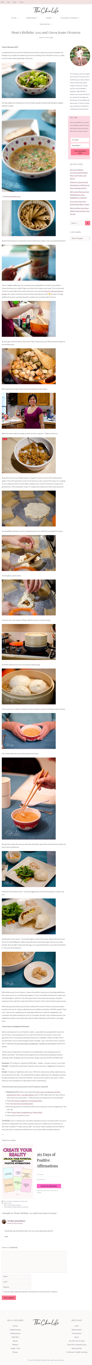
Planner (15, 1352)
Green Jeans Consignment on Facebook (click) (26, 1101)
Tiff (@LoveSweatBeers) (16, 1221)
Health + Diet (15, 1348)
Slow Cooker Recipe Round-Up (12, 1205)
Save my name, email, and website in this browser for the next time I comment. (31, 1292)
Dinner (5, 1203)
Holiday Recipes (15, 1330)
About (14, 2)
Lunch (9, 1203)
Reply (6, 1236)
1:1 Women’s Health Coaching (76, 1352)
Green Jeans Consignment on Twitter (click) (27, 1112)
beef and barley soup (13, 196)
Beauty (15, 1341)
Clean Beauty (76, 1333)
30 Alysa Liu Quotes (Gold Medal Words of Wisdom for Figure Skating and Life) (80, 185)
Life (26, 1201)
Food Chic (9, 1201)
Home (2, 2)
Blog (8, 2)
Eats (5, 1201)
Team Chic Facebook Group (76, 1345)
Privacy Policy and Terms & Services (53, 1360)
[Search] (87, 223)
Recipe (14, 18)
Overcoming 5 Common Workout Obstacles (16, 1207)
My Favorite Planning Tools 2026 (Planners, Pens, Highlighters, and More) (79, 195)
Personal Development (69, 18)
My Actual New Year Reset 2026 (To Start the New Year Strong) (80, 211)
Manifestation (31, 18)
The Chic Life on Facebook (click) (21, 1104)
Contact (21, 2)
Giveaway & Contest (19, 1201)
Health (48, 18)
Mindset (15, 1345)
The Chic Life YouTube (77, 1341)
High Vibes (15, 1337)
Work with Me (45, 24)
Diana (51, 37)
